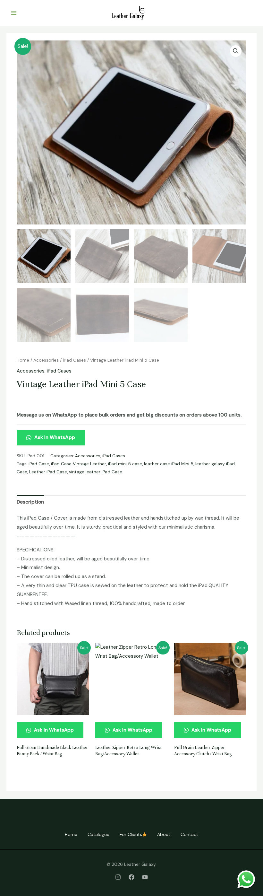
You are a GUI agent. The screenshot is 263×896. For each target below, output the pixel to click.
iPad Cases (74, 360)
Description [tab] (30, 502)
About (163, 834)
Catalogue (98, 834)
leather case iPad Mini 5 (168, 464)
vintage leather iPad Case (95, 472)
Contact (189, 834)
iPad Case (39, 464)
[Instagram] (118, 877)
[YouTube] (145, 877)
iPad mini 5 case (125, 464)
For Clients (131, 834)
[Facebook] (131, 877)
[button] (236, 51)
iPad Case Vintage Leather (78, 464)
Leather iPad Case (48, 472)
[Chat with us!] (246, 879)
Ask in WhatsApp (54, 437)
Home (23, 360)
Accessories (46, 360)
